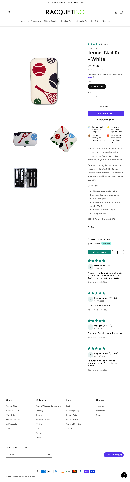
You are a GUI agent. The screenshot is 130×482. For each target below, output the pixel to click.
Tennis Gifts (11, 406)
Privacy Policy (72, 419)
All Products (11, 424)
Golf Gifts (10, 415)
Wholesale (100, 411)
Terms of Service (73, 424)
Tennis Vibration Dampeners (48, 406)
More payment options (105, 120)
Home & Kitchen (43, 419)
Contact (99, 415)
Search (69, 428)
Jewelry (39, 411)
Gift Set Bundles (13, 419)
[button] (9, 12)
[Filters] (115, 252)
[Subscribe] (49, 455)
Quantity (91, 92)
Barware (39, 415)
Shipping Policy (73, 411)
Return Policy (72, 415)
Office (39, 424)
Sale (8, 428)
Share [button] (93, 227)
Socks (39, 428)
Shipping (91, 70)
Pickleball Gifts (12, 411)
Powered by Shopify (28, 476)
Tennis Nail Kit (96, 86)
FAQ (68, 406)
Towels (39, 433)
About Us (100, 406)
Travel (39, 437)
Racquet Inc (17, 476)
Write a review (99, 252)
